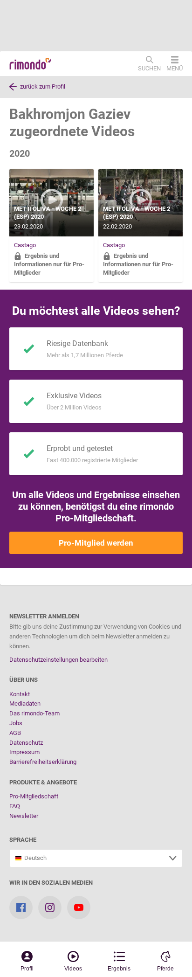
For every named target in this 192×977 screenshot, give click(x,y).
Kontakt (19, 694)
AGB (15, 732)
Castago (25, 245)
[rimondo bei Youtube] (78, 907)
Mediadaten (25, 703)
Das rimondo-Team (34, 713)
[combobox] (96, 858)
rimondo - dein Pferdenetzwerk (30, 64)
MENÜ (174, 68)
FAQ (14, 806)
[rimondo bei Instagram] (50, 907)
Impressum (24, 751)
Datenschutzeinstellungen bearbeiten (58, 659)
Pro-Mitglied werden (96, 542)
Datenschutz (26, 742)
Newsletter (23, 815)
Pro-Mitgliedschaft (33, 796)
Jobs (15, 723)
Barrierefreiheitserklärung (42, 761)
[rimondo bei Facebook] (21, 907)
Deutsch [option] (34, 857)
